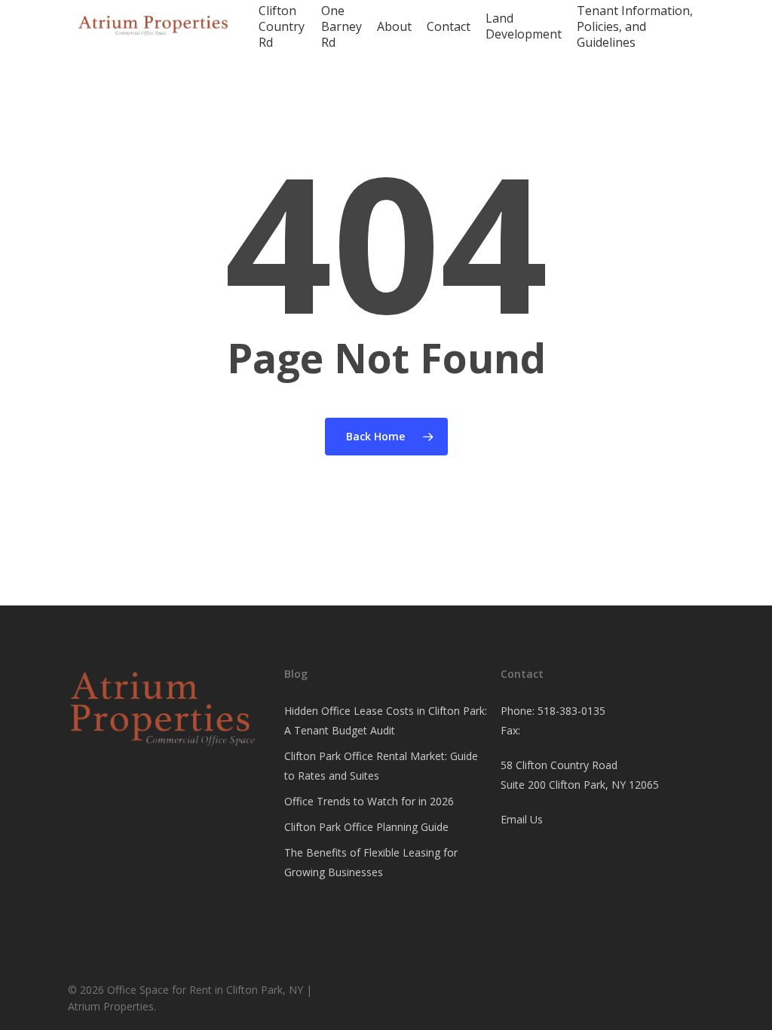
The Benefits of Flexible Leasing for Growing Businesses (371, 862)
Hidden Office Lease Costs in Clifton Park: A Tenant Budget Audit (385, 720)
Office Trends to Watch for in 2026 (369, 801)
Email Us (522, 819)
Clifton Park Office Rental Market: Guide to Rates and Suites (381, 766)
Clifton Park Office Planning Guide (366, 827)
